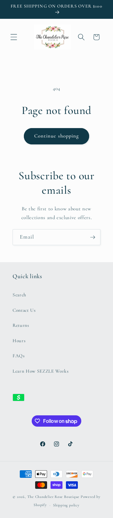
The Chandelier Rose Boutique (53, 496)
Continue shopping (56, 136)
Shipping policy (66, 505)
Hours (19, 340)
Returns (21, 325)
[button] (13, 37)
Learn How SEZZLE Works (41, 371)
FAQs (19, 356)
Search (19, 295)
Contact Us (24, 310)
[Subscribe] (92, 237)
